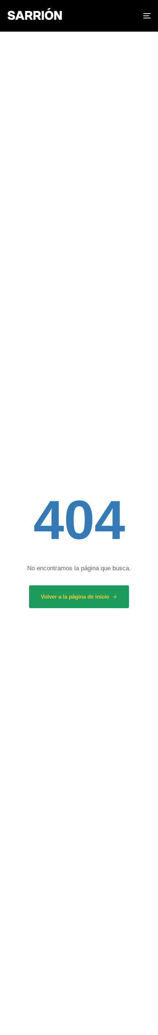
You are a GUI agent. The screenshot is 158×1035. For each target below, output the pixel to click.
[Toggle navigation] (127, 16)
